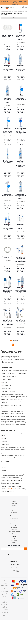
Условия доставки (14, 520)
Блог (14, 538)
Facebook (12, 558)
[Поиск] (26, 7)
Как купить (14, 527)
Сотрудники (14, 503)
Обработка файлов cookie (14, 531)
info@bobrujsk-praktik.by (15, 567)
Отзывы (14, 510)
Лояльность (14, 529)
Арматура (3, 433)
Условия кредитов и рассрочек (14, 533)
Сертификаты (14, 512)
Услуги (14, 525)
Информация (14, 515)
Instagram (15, 558)
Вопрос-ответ (14, 540)
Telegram (18, 558)
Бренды (14, 542)
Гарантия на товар (14, 521)
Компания (14, 499)
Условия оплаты (14, 518)
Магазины (14, 507)
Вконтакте (8, 558)
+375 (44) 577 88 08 (14, 564)
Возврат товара (14, 523)
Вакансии (14, 505)
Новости (14, 501)
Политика (14, 509)
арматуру (10, 488)
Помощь (14, 536)
